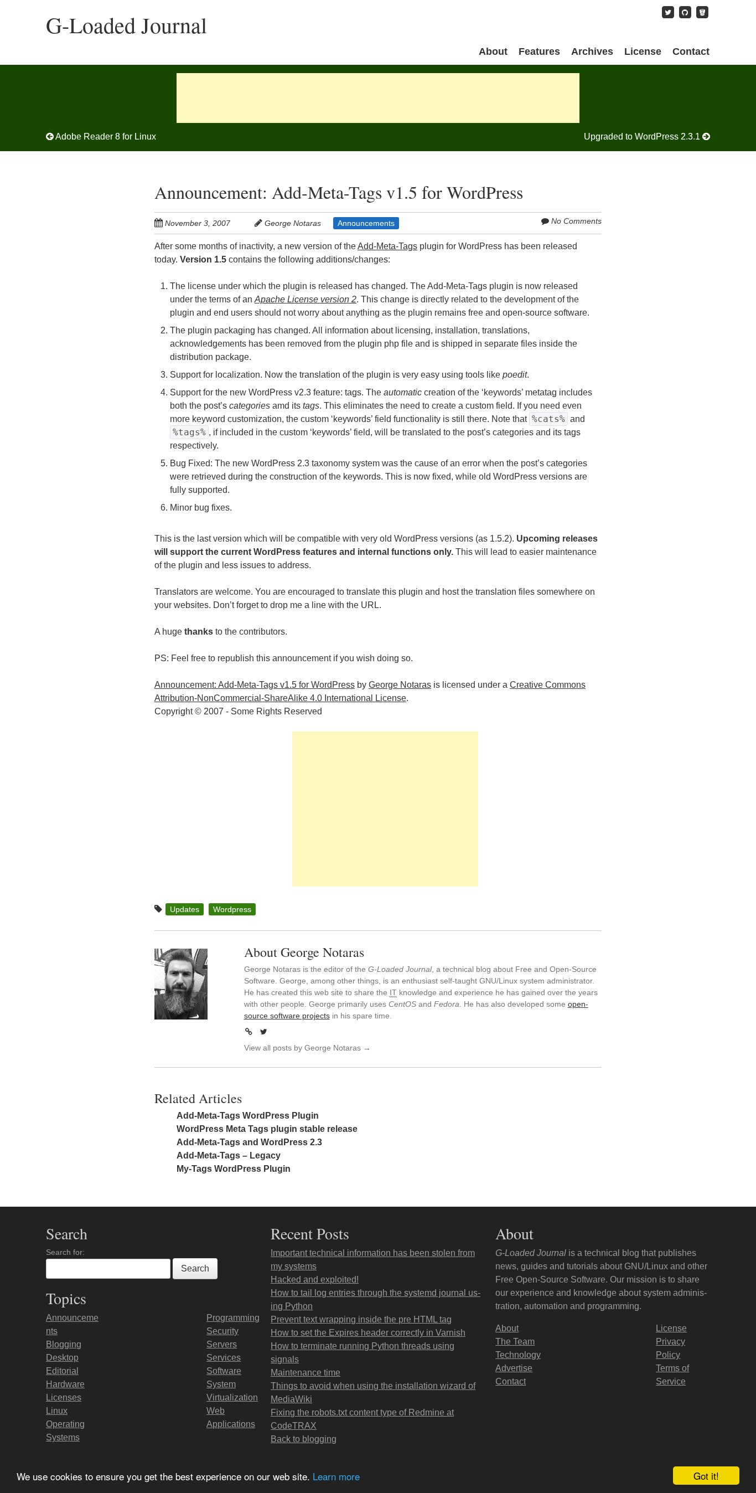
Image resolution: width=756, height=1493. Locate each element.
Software (223, 1371)
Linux (57, 1410)
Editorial (62, 1371)
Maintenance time (305, 1372)
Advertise (513, 1368)
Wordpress (232, 909)
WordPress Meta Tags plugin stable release (267, 1129)
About (493, 51)
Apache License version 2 (305, 299)
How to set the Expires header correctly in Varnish (368, 1332)
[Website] (249, 1031)
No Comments (576, 221)
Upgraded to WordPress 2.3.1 (643, 136)
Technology (518, 1355)
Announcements (366, 223)
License (642, 51)
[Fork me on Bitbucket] (702, 12)
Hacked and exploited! (315, 1279)
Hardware (65, 1384)
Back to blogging (303, 1439)
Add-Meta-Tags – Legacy (229, 1155)
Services (223, 1357)
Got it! (706, 1475)
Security (222, 1331)
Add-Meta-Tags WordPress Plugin (248, 1115)
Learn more (336, 1476)
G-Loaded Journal (126, 24)
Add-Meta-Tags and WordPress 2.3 (249, 1142)
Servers (221, 1344)
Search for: (65, 1252)
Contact (691, 51)
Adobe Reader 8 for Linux (105, 136)
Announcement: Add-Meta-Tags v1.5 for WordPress (338, 192)
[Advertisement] (378, 98)
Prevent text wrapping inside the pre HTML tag (361, 1319)
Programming (233, 1317)
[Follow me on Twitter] (668, 12)
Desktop (62, 1357)
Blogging (63, 1344)
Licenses (63, 1397)
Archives (592, 51)
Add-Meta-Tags (387, 246)
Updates (184, 909)
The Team (515, 1341)
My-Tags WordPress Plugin (234, 1168)
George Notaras (293, 223)
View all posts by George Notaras (307, 1047)
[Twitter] (264, 1031)
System (221, 1384)
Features (539, 51)
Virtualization (232, 1397)
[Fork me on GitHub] (685, 12)
